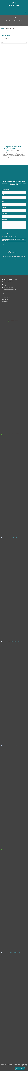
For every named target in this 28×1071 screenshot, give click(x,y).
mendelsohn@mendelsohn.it (10, 289)
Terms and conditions (6, 297)
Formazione (8, 24)
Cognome (4, 199)
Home (2, 28)
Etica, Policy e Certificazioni (8, 295)
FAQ (3, 293)
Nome (3, 194)
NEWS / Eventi (8, 20)
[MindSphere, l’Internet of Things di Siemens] (14, 93)
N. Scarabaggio (7, 150)
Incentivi (20, 20)
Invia (4, 244)
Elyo (21, 24)
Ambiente (15, 24)
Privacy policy (5, 299)
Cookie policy (5, 301)
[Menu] (25, 11)
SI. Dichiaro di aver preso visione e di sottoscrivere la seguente (13, 240)
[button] (18, 11)
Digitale (15, 20)
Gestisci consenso (19, 1068)
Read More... (5, 159)
